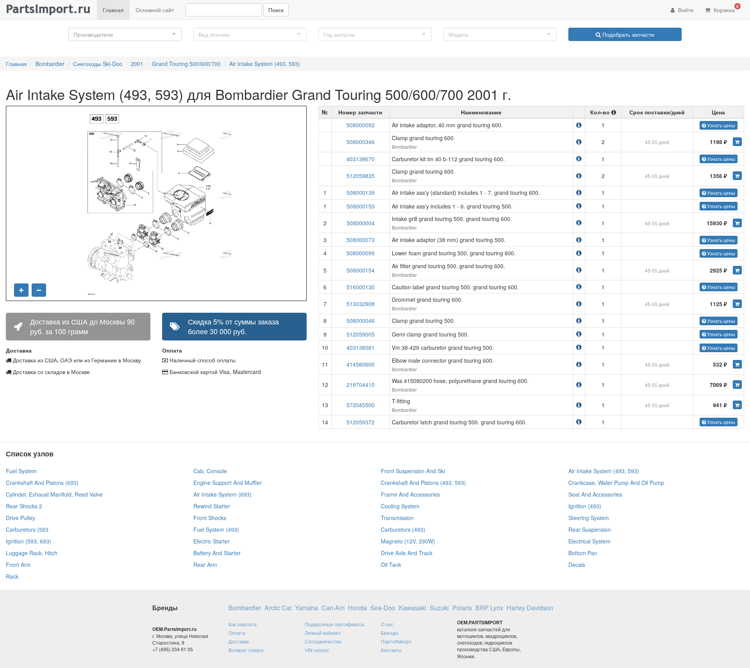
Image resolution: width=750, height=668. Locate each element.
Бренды (389, 632)
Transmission (397, 518)
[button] (125, 34)
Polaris (462, 608)
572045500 (360, 405)
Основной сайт (155, 10)
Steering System (588, 518)
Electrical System (589, 541)
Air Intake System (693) (222, 494)
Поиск (276, 10)
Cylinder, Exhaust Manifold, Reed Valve (54, 494)
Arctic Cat (277, 608)
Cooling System (400, 506)
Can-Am (333, 608)
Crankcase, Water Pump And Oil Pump (616, 482)
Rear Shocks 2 (24, 506)
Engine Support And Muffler (227, 482)
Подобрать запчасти (627, 34)
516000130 (360, 287)
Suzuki (439, 608)
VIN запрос (317, 650)
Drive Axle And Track (406, 553)
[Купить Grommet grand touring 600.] (737, 303)
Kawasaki (412, 608)
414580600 (360, 364)
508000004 (360, 223)
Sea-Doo (382, 608)
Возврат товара (246, 650)
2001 (137, 64)
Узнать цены (720, 125)
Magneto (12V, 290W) (408, 541)
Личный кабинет (323, 632)
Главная (113, 10)
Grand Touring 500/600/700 (186, 64)
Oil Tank (391, 564)
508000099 (360, 253)
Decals (576, 564)
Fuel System (21, 471)
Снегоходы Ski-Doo (97, 64)
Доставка (239, 641)
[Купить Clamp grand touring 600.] (737, 141)
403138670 (360, 159)
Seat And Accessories (595, 494)
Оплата (237, 632)
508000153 (360, 206)
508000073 (360, 240)
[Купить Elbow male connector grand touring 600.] (737, 364)
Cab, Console (210, 471)
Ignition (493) (584, 506)
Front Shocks (209, 518)
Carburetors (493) (403, 529)
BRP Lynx (489, 608)
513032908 (360, 304)
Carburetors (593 (27, 529)
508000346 (360, 142)
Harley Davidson (530, 608)
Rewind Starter (211, 506)
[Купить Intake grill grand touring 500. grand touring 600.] (737, 223)
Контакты (391, 650)
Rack (12, 576)
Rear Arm (205, 564)
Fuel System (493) (216, 529)
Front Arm (18, 564)
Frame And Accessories (410, 494)
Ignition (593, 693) (28, 541)
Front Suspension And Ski (413, 471)
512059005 (360, 334)
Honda (357, 608)
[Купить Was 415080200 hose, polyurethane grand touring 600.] (737, 384)
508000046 (360, 320)
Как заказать (243, 624)
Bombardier (50, 64)
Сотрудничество (323, 641)
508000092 (360, 125)
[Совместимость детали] (579, 124)
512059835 (360, 176)
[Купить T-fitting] (737, 405)
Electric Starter (211, 541)
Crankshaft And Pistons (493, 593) (423, 482)
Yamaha (306, 608)
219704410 (360, 384)
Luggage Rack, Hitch (31, 553)
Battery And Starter (217, 553)
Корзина (725, 9)
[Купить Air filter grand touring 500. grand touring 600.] (737, 270)
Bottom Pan (582, 553)
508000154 (360, 270)
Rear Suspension (589, 529)
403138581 (360, 347)
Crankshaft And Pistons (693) (42, 482)
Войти (685, 10)
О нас (387, 624)
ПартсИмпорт (396, 641)
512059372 (360, 422)
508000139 (360, 192)
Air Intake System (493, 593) (264, 64)
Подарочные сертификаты (334, 624)
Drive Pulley (20, 518)
